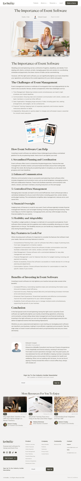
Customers (44, 449)
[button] (44, 3)
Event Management (30, 451)
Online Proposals (29, 446)
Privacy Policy (45, 451)
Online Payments (29, 449)
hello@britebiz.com (71, 452)
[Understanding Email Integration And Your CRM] (66, 411)
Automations (28, 458)
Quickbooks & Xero (30, 463)
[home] (9, 3)
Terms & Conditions (72, 477)
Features (44, 446)
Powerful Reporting (30, 456)
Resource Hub (57, 444)
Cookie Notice (45, 453)
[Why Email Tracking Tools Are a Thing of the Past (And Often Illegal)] (40, 411)
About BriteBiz (45, 444)
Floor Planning (29, 453)
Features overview (30, 444)
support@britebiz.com (72, 447)
